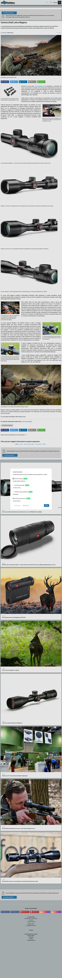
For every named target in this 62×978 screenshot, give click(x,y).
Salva (46, 505)
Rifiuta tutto (26, 505)
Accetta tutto (17, 505)
